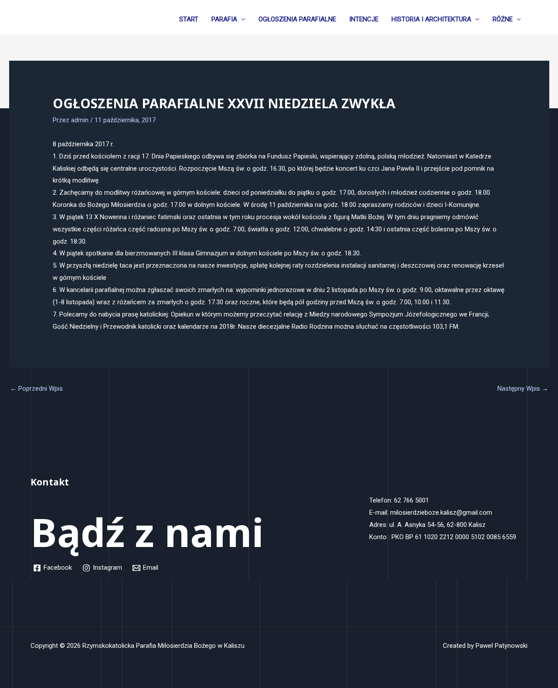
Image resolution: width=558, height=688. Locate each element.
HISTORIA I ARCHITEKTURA (431, 19)
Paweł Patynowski (501, 646)
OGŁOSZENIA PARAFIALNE (297, 19)
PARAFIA (224, 19)
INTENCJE (363, 19)
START (188, 19)
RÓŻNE (503, 19)
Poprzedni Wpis (36, 388)
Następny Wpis (522, 388)
